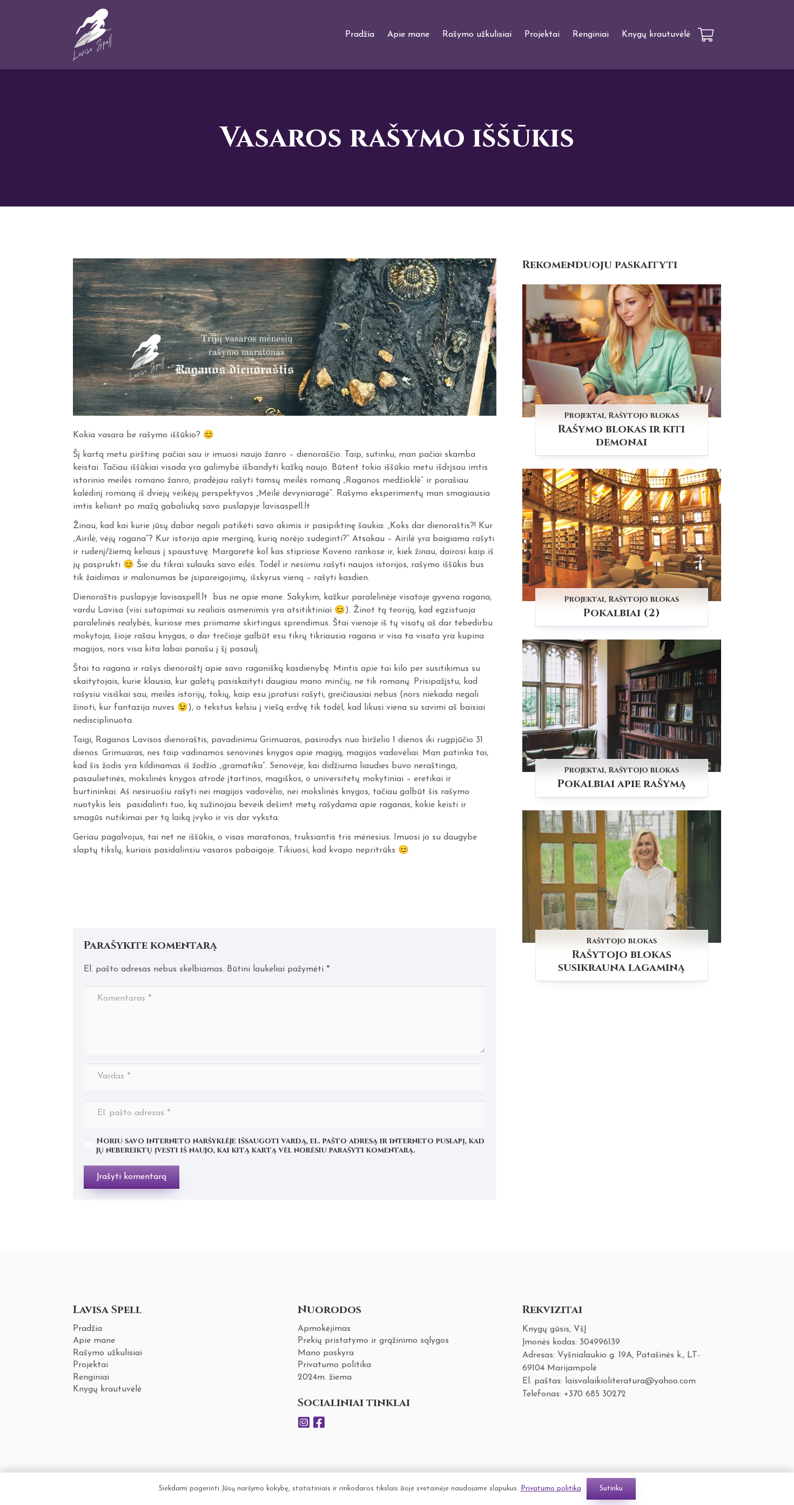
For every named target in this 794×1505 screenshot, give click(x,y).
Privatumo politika (334, 1365)
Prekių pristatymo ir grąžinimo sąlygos (373, 1340)
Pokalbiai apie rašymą (621, 783)
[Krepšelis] (705, 34)
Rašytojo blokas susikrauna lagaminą (621, 961)
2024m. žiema (325, 1377)
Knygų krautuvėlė (107, 1389)
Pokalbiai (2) (621, 612)
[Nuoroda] (93, 35)
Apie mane (94, 1340)
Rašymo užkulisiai (107, 1353)
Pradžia (87, 1328)
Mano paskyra (326, 1353)
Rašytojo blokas (643, 415)
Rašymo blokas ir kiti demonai (621, 435)
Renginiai (91, 1377)
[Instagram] (304, 1422)
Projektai (584, 415)
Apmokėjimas (324, 1328)
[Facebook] (319, 1422)
